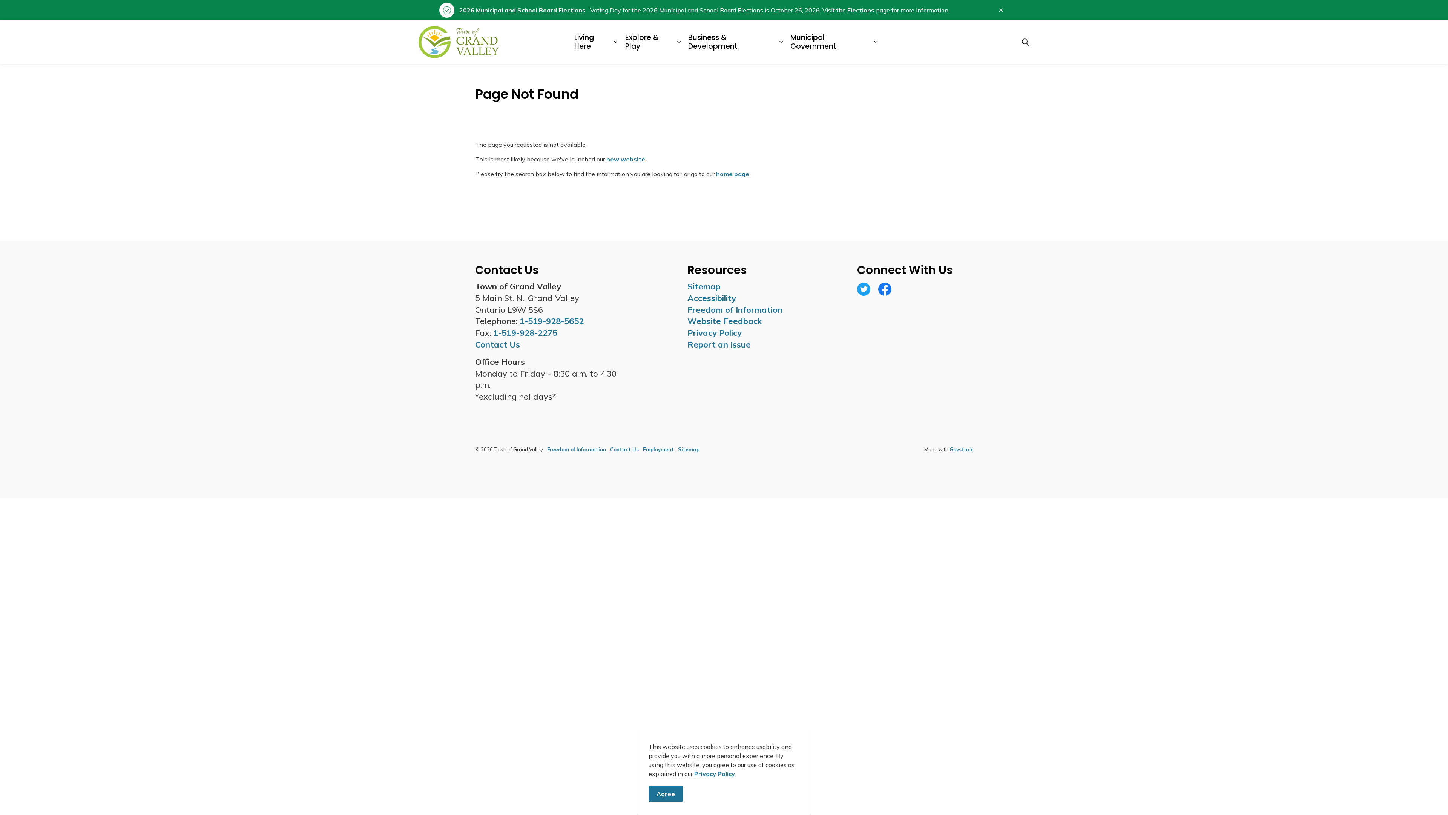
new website (625, 159)
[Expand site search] (1025, 42)
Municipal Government (813, 41)
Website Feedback (724, 321)
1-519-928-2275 (525, 333)
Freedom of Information (734, 309)
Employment (658, 449)
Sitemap (704, 286)
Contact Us (624, 449)
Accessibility (711, 298)
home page (732, 174)
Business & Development (713, 41)
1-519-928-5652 (552, 321)
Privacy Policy (714, 774)
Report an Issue (719, 344)
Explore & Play (642, 41)
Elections (861, 10)
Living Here (584, 41)
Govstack (961, 449)
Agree (666, 794)
